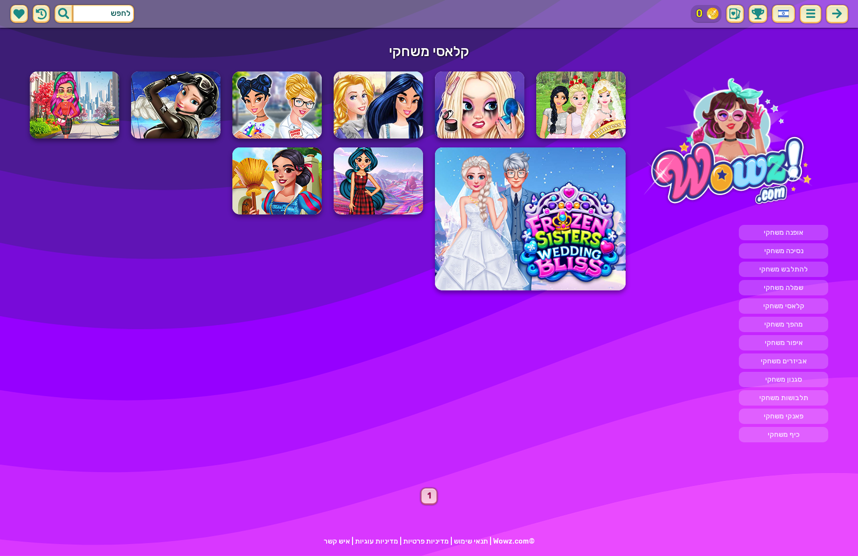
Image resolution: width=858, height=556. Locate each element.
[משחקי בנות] (733, 142)
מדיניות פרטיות (426, 541)
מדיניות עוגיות (376, 541)
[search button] (63, 14)
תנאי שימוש (471, 541)
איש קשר (337, 541)
